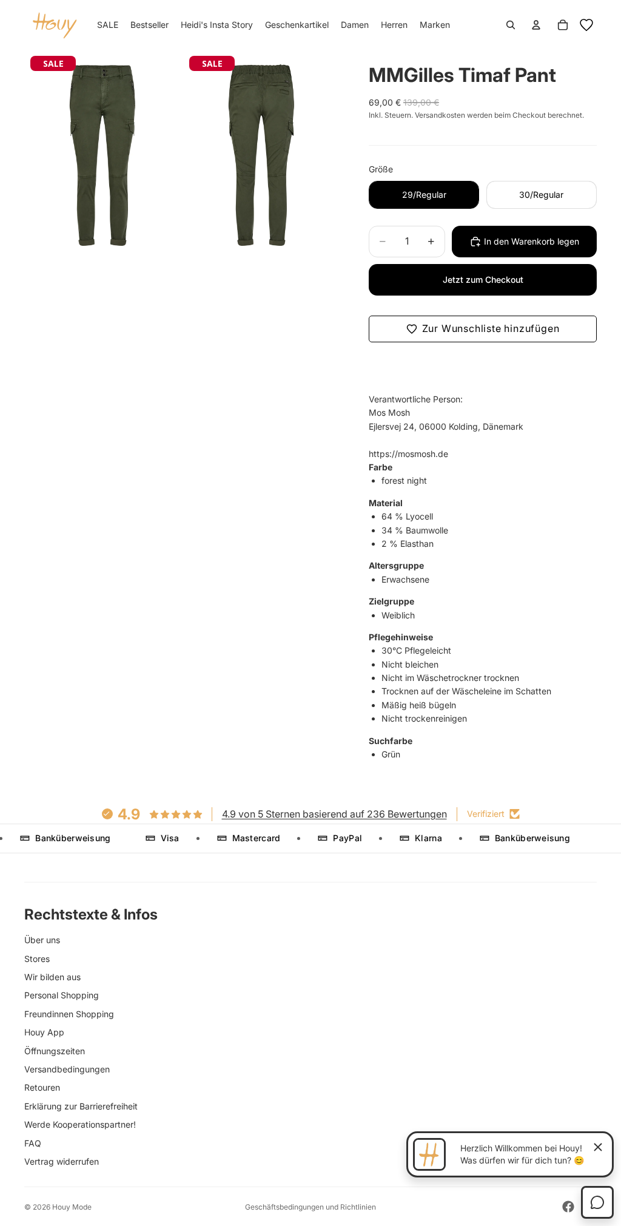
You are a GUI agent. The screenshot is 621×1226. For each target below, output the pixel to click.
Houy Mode (72, 1206)
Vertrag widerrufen (61, 1161)
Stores (37, 958)
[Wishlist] (586, 25)
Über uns (42, 940)
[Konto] (536, 25)
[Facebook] (568, 1206)
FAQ (32, 1143)
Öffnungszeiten (54, 1051)
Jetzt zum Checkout (483, 279)
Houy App (44, 1032)
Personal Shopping (61, 995)
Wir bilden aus (52, 977)
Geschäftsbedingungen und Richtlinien (310, 1206)
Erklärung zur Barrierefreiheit (81, 1106)
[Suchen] (510, 25)
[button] (483, 329)
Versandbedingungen (67, 1069)
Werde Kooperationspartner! (80, 1124)
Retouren (42, 1087)
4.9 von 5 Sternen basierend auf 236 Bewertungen (334, 814)
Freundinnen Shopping (69, 1014)
